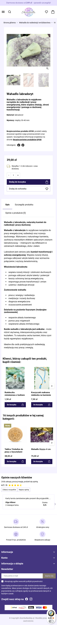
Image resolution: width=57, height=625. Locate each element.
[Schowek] (46, 12)
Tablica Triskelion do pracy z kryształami (14, 450)
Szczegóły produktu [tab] (24, 204)
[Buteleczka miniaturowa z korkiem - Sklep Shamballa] (15, 378)
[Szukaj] (9, 12)
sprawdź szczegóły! (42, 3)
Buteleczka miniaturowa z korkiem (15, 393)
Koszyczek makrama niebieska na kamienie (41, 393)
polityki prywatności (34, 581)
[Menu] (3, 11)
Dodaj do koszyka (17, 182)
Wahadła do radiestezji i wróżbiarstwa (34, 23)
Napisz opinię (24, 490)
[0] (53, 12)
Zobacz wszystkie (9, 490)
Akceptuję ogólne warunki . (24, 581)
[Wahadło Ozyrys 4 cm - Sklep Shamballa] (41, 435)
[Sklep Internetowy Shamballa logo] (28, 12)
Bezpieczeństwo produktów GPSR (27, 140)
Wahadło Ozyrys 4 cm (41, 449)
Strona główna (9, 23)
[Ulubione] (25, 369)
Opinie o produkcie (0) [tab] (15, 213)
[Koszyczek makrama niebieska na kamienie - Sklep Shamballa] (41, 378)
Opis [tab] (7, 204)
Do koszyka (11, 405)
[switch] (51, 621)
